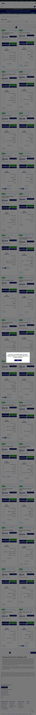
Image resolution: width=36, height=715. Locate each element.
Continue (18, 360)
